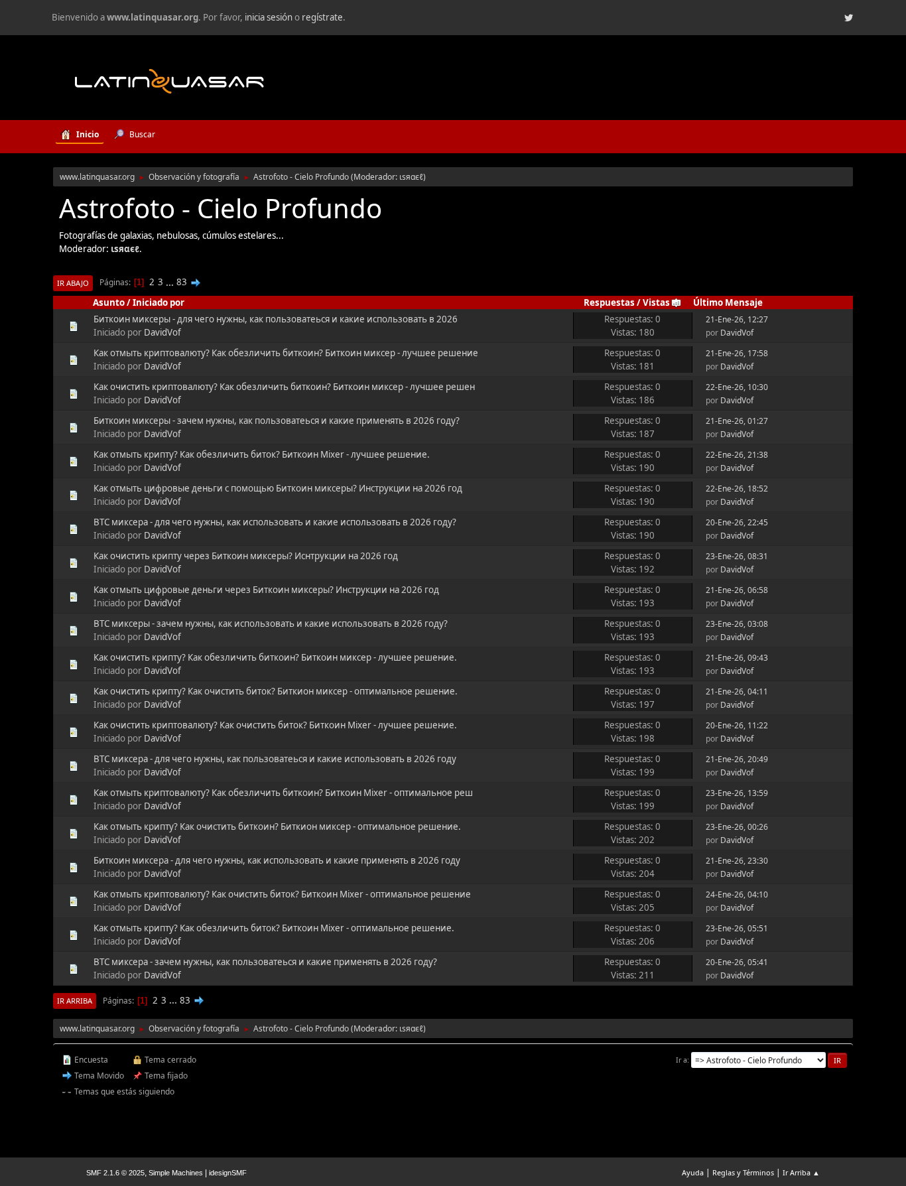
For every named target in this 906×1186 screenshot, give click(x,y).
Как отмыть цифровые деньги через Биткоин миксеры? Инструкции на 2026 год (266, 590)
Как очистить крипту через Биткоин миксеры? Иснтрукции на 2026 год (246, 556)
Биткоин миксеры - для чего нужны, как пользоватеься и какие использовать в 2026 (276, 319)
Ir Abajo (73, 283)
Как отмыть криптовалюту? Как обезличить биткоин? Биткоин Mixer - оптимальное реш (283, 793)
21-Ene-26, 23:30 (737, 860)
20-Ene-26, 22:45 (737, 522)
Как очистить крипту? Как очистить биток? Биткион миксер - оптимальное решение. (276, 691)
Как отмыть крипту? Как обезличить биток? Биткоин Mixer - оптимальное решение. (274, 928)
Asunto (109, 302)
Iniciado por (158, 302)
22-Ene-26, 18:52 (737, 488)
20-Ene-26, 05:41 (737, 962)
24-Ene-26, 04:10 (737, 894)
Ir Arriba (74, 1001)
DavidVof (162, 332)
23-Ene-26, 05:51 (737, 928)
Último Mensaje (728, 302)
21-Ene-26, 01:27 (737, 421)
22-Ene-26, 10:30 (737, 387)
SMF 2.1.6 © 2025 (115, 1173)
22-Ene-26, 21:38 (737, 454)
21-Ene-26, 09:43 (737, 657)
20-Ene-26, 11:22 (737, 725)
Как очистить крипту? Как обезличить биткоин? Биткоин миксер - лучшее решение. (275, 657)
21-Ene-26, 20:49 (737, 759)
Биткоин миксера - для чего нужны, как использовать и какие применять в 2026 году (277, 860)
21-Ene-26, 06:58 (737, 590)
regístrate (322, 17)
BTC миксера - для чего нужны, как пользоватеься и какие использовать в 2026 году (275, 759)
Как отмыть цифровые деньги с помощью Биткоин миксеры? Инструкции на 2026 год (278, 488)
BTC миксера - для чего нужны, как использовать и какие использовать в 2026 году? (275, 522)
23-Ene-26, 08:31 (737, 556)
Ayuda (693, 1172)
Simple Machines (176, 1173)
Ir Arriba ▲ (801, 1172)
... (171, 282)
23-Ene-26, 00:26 (737, 826)
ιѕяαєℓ (411, 176)
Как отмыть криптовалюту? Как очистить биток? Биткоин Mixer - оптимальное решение (282, 894)
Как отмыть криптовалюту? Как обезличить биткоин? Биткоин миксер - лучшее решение (286, 353)
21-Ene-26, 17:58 (737, 353)
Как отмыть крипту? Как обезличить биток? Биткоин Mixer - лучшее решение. (262, 454)
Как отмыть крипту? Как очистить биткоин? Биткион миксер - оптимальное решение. (277, 826)
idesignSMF (228, 1173)
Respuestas (609, 302)
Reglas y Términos (743, 1172)
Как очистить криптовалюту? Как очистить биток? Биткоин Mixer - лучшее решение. (275, 725)
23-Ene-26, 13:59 (737, 793)
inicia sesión (268, 17)
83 (181, 282)
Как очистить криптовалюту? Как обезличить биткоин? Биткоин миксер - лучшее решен (284, 387)
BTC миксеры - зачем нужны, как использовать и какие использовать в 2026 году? (271, 623)
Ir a (681, 1060)
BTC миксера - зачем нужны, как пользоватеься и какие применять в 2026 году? (265, 962)
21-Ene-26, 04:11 (737, 691)
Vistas (656, 302)
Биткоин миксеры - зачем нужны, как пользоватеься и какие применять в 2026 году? (277, 421)
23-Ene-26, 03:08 (737, 623)
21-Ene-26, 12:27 (737, 319)
